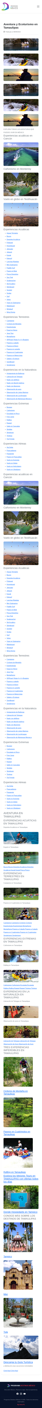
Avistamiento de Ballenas (15, 373)
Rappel (9, 423)
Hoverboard (11, 246)
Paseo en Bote (12, 271)
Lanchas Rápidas (13, 261)
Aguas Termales (12, 233)
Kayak (9, 255)
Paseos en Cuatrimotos (15, 352)
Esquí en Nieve (12, 330)
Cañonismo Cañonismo (12, 985)
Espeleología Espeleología (13, 926)
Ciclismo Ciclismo (25, 923)
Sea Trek (10, 277)
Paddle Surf (11, 268)
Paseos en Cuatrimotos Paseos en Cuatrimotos (20, 932)
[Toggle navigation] (38, 6)
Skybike (9, 429)
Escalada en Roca (13, 413)
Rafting (9, 420)
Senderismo (11, 365)
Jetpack (9, 252)
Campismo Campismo (11, 923)
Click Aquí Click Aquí (11, 1371)
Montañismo (11, 336)
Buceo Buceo (8, 867)
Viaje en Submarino (13, 303)
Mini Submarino (12, 265)
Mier (6, 1294)
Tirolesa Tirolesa (31, 988)
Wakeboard (11, 306)
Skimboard (10, 287)
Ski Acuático (11, 284)
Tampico (8, 1256)
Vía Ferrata (10, 439)
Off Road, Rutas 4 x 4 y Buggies (18, 340)
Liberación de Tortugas (14, 376)
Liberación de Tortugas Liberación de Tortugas (20, 1041)
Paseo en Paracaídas (14, 457)
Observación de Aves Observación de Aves (18, 1044)
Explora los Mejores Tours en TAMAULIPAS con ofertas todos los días (21, 1178)
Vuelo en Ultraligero (13, 469)
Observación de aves (14, 389)
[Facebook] (17, 1393)
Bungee (9, 407)
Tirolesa (9, 436)
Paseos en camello (13, 349)
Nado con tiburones (13, 386)
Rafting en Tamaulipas (15, 1172)
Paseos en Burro (12, 346)
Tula (6, 1332)
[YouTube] (24, 1393)
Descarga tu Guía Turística (18, 1362)
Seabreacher (11, 280)
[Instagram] (21, 1393)
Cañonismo (11, 410)
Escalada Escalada (27, 985)
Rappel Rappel (19, 988)
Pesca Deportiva (12, 274)
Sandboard (10, 362)
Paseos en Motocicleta (14, 355)
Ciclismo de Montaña (14, 324)
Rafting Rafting (9, 988)
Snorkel (9, 290)
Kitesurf (9, 258)
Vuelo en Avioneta (13, 460)
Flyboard (10, 242)
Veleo (9, 299)
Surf (8, 296)
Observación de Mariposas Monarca (19, 399)
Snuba (9, 293)
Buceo (9, 236)
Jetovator (10, 249)
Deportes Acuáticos (13, 239)
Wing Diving (11, 312)
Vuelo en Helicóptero (14, 466)
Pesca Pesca (24, 870)
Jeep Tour (10, 333)
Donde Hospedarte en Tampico (20, 1212)
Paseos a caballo (13, 343)
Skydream (10, 432)
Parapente (10, 454)
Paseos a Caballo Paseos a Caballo (25, 929)
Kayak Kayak (15, 870)
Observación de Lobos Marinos (17, 392)
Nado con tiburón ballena (15, 383)
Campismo (10, 321)
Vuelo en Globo (12, 463)
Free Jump (10, 417)
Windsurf (10, 309)
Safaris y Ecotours (13, 359)
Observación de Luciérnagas (17, 395)
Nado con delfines (13, 380)
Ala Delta (10, 447)
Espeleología (11, 327)
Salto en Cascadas (13, 426)
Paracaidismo (11, 450)
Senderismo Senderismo (12, 935)
